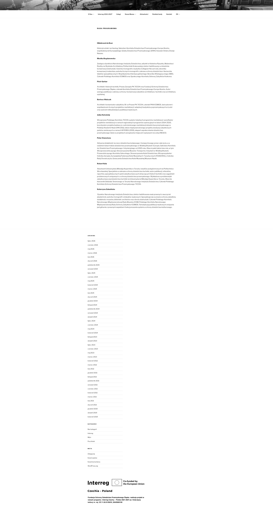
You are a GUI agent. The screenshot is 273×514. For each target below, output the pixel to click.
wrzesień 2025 (93, 269)
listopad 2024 (92, 305)
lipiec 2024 (91, 321)
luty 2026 (91, 257)
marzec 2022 (92, 365)
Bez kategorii (92, 429)
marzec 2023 (92, 357)
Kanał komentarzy (94, 462)
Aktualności (144, 14)
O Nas (90, 14)
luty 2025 (91, 293)
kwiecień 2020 (93, 417)
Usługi (118, 14)
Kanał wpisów (92, 458)
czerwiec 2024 (93, 325)
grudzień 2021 (92, 373)
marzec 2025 (92, 289)
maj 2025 (91, 281)
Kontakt (169, 14)
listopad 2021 (92, 377)
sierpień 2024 (92, 317)
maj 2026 (91, 249)
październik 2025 (93, 265)
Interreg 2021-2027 (105, 14)
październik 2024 (93, 309)
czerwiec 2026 (93, 245)
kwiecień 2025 (93, 285)
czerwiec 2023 (93, 349)
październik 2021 (93, 381)
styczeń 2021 (92, 405)
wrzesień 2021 (93, 385)
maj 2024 (91, 329)
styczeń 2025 (92, 297)
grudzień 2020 (93, 409)
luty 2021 (91, 401)
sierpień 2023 (92, 341)
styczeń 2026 (92, 261)
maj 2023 (91, 353)
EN (177, 14)
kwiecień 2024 (93, 333)
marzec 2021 (92, 397)
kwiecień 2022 (93, 361)
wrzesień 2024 (93, 313)
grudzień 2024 (93, 301)
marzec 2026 (92, 253)
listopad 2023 (92, 337)
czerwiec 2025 (93, 277)
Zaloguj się (91, 454)
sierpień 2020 (92, 413)
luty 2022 (91, 369)
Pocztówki (91, 441)
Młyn (89, 437)
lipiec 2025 (91, 273)
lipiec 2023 (91, 345)
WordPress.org (93, 466)
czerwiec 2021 (93, 389)
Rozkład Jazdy (157, 14)
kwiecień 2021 (93, 393)
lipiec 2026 (91, 241)
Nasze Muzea (129, 14)
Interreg (90, 433)
